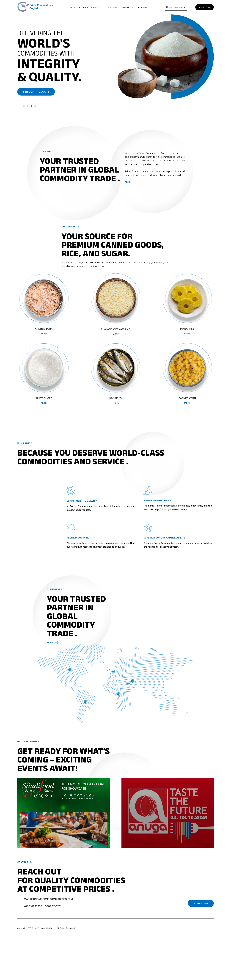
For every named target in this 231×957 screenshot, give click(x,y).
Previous (118, 61)
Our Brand (112, 7)
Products (96, 7)
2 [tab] (27, 106)
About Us (83, 7)
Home (73, 7)
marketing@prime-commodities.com (48, 899)
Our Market (127, 7)
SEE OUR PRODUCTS (36, 91)
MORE (128, 182)
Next (211, 61)
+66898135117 (52, 906)
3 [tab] (31, 106)
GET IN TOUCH (204, 7)
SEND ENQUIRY (200, 903)
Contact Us (141, 7)
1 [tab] (24, 106)
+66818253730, (33, 906)
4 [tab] (35, 106)
